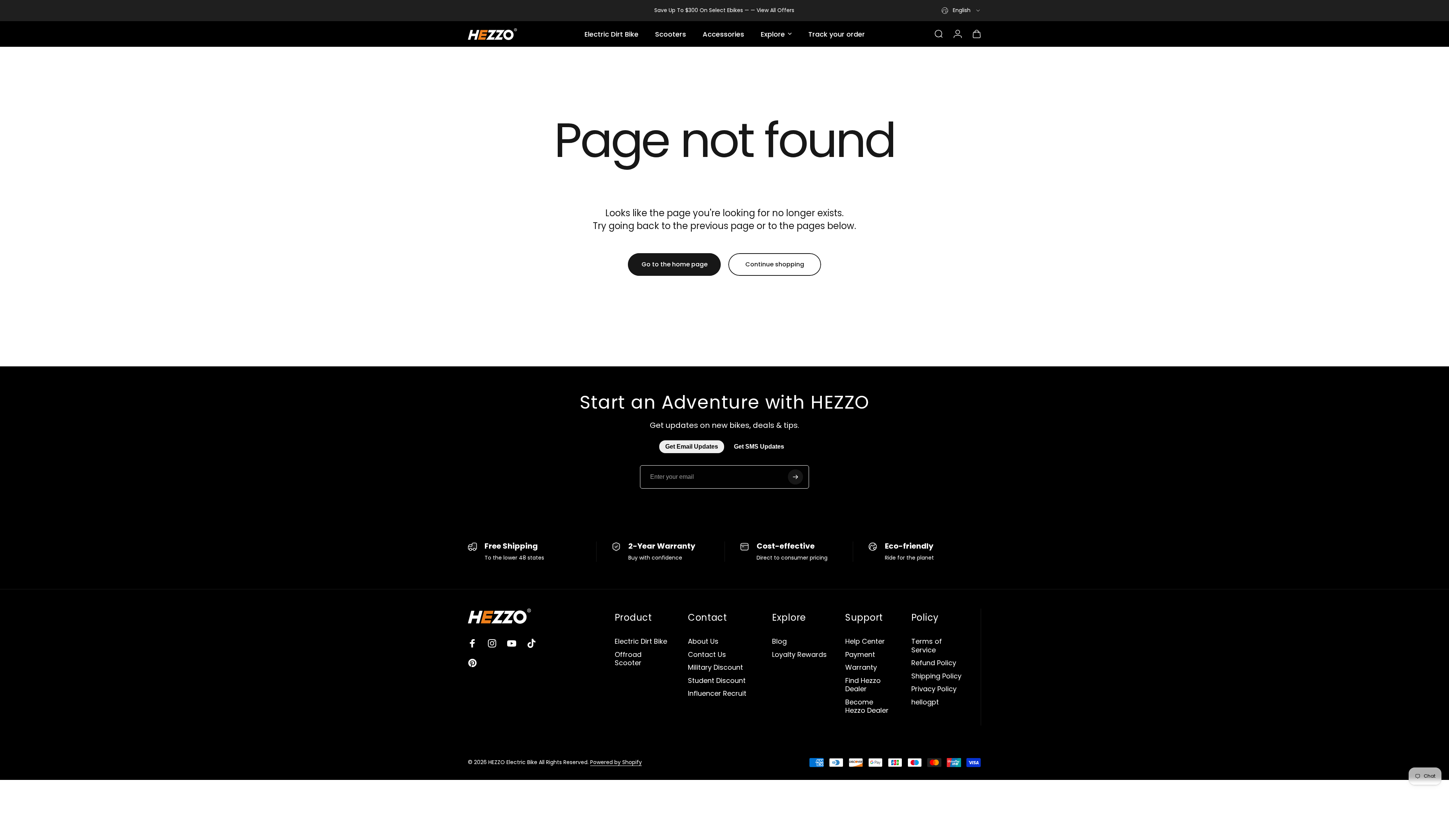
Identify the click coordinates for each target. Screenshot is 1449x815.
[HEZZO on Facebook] (472, 643)
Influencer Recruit (717, 693)
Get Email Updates (691, 446)
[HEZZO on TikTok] (531, 643)
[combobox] (961, 10)
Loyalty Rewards (799, 654)
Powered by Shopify (616, 762)
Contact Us (707, 654)
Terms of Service (926, 645)
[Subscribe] (795, 476)
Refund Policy (933, 663)
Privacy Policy (934, 689)
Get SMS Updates (759, 446)
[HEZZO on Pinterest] (472, 662)
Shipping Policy (936, 676)
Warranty (861, 667)
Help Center (865, 641)
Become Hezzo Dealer (867, 706)
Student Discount (717, 681)
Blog (779, 641)
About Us (703, 641)
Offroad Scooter (628, 658)
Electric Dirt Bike (641, 641)
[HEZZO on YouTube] (511, 643)
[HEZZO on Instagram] (492, 643)
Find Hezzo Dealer (863, 685)
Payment (860, 654)
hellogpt (925, 702)
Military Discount (715, 667)
